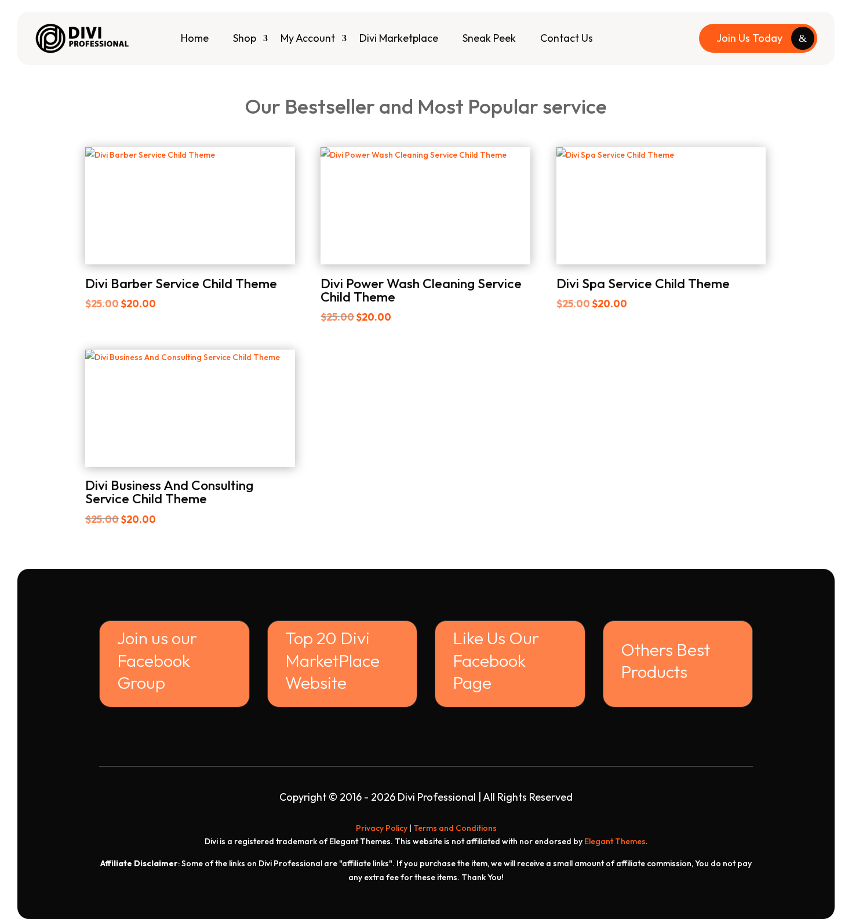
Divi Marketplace (398, 38)
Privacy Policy (381, 828)
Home (195, 38)
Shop (244, 38)
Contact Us (566, 38)
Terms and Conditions (455, 828)
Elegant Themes (615, 841)
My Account (308, 38)
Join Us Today (749, 38)
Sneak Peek (489, 38)
